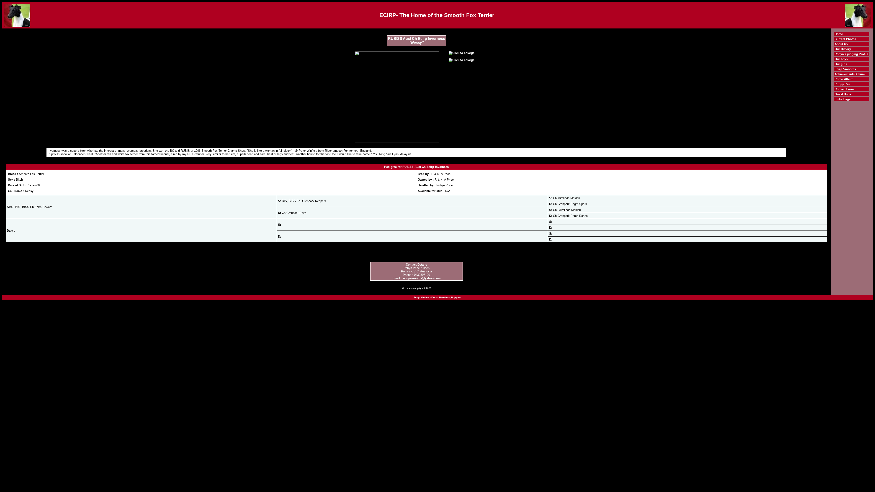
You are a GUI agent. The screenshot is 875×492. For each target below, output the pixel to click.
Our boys (841, 59)
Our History (843, 49)
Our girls (841, 64)
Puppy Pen (842, 84)
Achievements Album (850, 74)
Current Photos (845, 39)
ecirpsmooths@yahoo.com (422, 278)
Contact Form (844, 89)
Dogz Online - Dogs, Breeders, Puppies (437, 297)
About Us (841, 44)
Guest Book (843, 94)
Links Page (842, 99)
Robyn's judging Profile (851, 54)
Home (839, 34)
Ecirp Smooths (845, 69)
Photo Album (844, 79)
